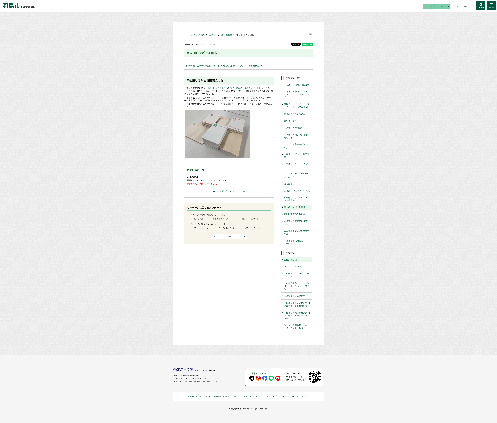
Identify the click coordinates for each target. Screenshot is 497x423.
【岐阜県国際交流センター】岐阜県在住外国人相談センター (297, 316)
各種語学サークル (292, 184)
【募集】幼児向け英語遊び (296, 85)
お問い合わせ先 (228, 66)
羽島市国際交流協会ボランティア (296, 222)
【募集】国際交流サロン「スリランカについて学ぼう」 (296, 94)
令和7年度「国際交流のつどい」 (297, 145)
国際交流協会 (226, 35)
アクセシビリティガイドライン (249, 396)
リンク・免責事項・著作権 (219, 396)
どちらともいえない (221, 219)
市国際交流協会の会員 (294, 214)
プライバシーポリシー (278, 396)
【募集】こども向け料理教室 (296, 155)
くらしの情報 (199, 35)
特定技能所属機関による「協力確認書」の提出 (295, 326)
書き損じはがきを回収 (294, 207)
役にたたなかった (250, 219)
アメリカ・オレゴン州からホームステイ (296, 175)
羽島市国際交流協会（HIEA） (293, 242)
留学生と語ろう (291, 121)
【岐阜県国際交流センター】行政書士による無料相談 (297, 304)
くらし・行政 (462, 6)
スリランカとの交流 (293, 267)
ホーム (186, 35)
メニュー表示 (491, 5)
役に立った (198, 219)
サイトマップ (300, 396)
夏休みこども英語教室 (294, 114)
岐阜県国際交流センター (295, 296)
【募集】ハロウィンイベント (296, 165)
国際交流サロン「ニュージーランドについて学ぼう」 (296, 105)
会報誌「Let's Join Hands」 (297, 191)
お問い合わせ (195, 396)
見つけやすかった (201, 228)
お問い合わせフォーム (229, 191)
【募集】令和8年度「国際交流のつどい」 (297, 136)
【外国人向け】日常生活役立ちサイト (296, 275)
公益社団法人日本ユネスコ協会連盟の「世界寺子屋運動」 (234, 88)
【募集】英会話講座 (293, 128)
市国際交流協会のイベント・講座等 (295, 199)
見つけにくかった (253, 228)
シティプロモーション (436, 6)
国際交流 (212, 35)
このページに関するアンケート (254, 66)
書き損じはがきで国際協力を (201, 66)
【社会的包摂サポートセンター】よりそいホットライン (296, 286)
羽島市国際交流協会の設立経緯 (296, 232)
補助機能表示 (480, 5)
